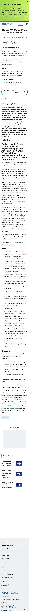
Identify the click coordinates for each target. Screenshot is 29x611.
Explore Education (6, 548)
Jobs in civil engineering (7, 574)
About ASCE (5, 559)
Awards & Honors (20, 37)
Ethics (5, 417)
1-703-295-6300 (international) (10, 599)
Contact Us (4, 602)
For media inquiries (6, 577)
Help (2, 581)
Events (3, 552)
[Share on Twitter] (11, 42)
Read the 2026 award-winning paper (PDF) (14, 92)
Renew (3, 570)
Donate (3, 564)
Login (21, 24)
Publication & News (7, 545)
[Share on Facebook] (7, 42)
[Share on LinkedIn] (15, 42)
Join (2, 567)
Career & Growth (6, 37)
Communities (5, 555)
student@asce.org (14, 408)
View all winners (9, 99)
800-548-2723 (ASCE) (7, 596)
